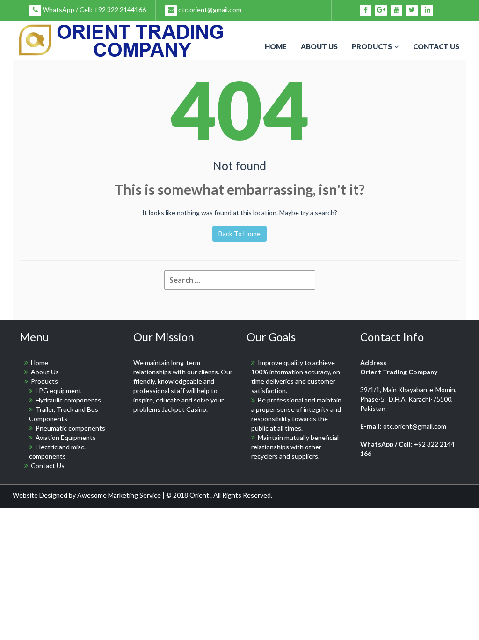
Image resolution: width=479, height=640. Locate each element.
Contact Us (436, 46)
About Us (319, 46)
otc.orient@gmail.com (209, 10)
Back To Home (239, 234)
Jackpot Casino (184, 409)
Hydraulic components (68, 400)
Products (372, 46)
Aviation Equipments (66, 437)
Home (276, 46)
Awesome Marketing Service (119, 495)
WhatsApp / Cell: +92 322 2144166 (93, 10)
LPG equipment (58, 390)
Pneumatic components (70, 428)
